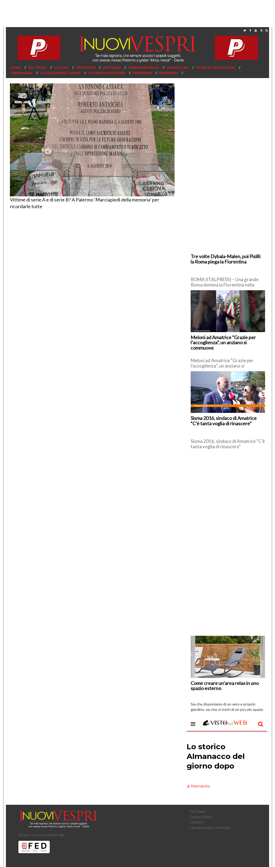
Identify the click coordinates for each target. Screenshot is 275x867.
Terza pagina (21, 73)
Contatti (196, 822)
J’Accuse (61, 67)
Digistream (142, 73)
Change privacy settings (209, 827)
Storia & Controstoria (215, 67)
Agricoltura (178, 67)
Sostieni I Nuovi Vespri (106, 73)
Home (16, 67)
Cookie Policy (200, 816)
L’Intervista (85, 67)
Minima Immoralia (143, 67)
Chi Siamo (197, 811)
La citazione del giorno (60, 73)
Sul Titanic (37, 67)
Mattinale (112, 67)
